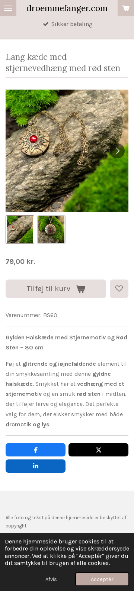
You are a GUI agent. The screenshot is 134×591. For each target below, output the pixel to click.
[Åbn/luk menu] (8, 8)
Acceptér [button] (102, 579)
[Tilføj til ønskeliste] (119, 289)
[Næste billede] (117, 150)
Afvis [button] (51, 579)
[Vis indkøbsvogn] (126, 8)
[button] (20, 229)
